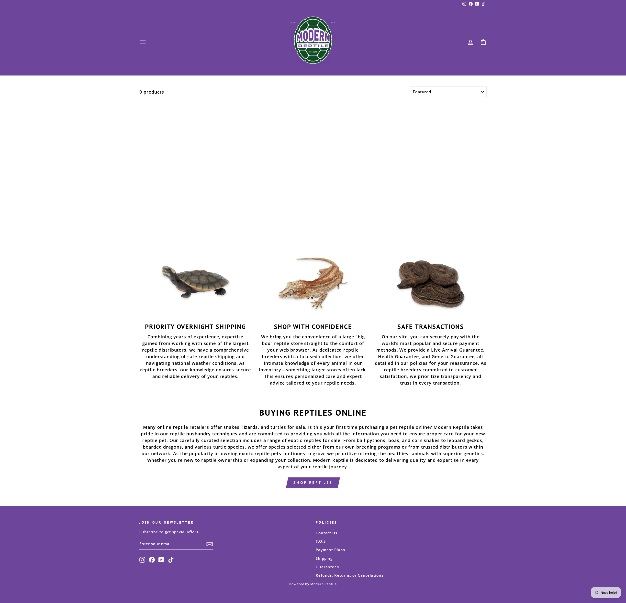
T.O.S (321, 541)
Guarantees (327, 566)
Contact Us (326, 532)
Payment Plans (330, 549)
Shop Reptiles (313, 482)
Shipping (324, 558)
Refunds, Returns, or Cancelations (349, 575)
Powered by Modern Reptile (313, 584)
